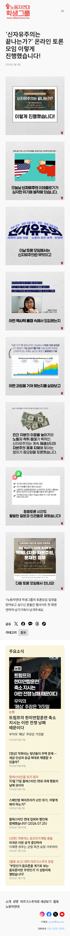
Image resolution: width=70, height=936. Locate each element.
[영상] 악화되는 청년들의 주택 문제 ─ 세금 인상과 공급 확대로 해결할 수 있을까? (32, 757)
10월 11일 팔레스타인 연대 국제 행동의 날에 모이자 (33, 783)
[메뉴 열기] (62, 11)
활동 (23, 632)
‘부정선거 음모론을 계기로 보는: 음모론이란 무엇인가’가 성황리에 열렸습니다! (29, 870)
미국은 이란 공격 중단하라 (25, 843)
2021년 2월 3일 (13, 64)
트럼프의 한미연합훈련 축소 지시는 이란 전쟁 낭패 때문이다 (32, 722)
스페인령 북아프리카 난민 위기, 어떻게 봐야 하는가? (33, 802)
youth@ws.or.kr (56, 921)
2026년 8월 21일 (17, 739)
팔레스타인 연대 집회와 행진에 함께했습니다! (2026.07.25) (28, 821)
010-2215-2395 (56, 928)
